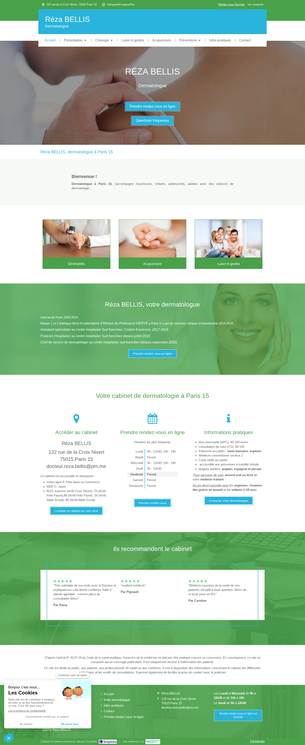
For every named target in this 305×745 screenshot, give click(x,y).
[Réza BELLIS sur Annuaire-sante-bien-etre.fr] (152, 741)
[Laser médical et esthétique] (228, 239)
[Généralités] (76, 239)
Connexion (257, 741)
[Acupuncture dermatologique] (152, 238)
